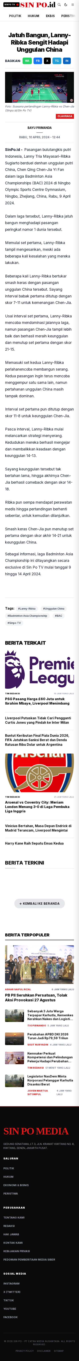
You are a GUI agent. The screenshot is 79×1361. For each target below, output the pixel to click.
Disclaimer (44, 1351)
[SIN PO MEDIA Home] (38, 4)
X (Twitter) (11, 1292)
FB (38, 60)
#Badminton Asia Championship (27, 615)
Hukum (8, 1176)
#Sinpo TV (14, 622)
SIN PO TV (9, 5)
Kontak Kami (13, 1242)
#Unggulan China (53, 608)
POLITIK (15, 16)
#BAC (58, 615)
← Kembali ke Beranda (39, 903)
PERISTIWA (69, 16)
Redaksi (9, 1226)
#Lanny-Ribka (26, 608)
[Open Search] (59, 4)
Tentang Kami (14, 1217)
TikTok (8, 1300)
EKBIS (50, 16)
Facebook (10, 1317)
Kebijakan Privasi (16, 1251)
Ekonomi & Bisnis (16, 1185)
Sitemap (58, 1351)
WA (27, 60)
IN (67, 60)
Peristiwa (10, 1193)
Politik (8, 1168)
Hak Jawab (11, 1234)
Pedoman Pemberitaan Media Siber (29, 1259)
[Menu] (73, 5)
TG (57, 60)
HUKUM (33, 16)
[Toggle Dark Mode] (66, 5)
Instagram (11, 1283)
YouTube (9, 1308)
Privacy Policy (25, 1351)
